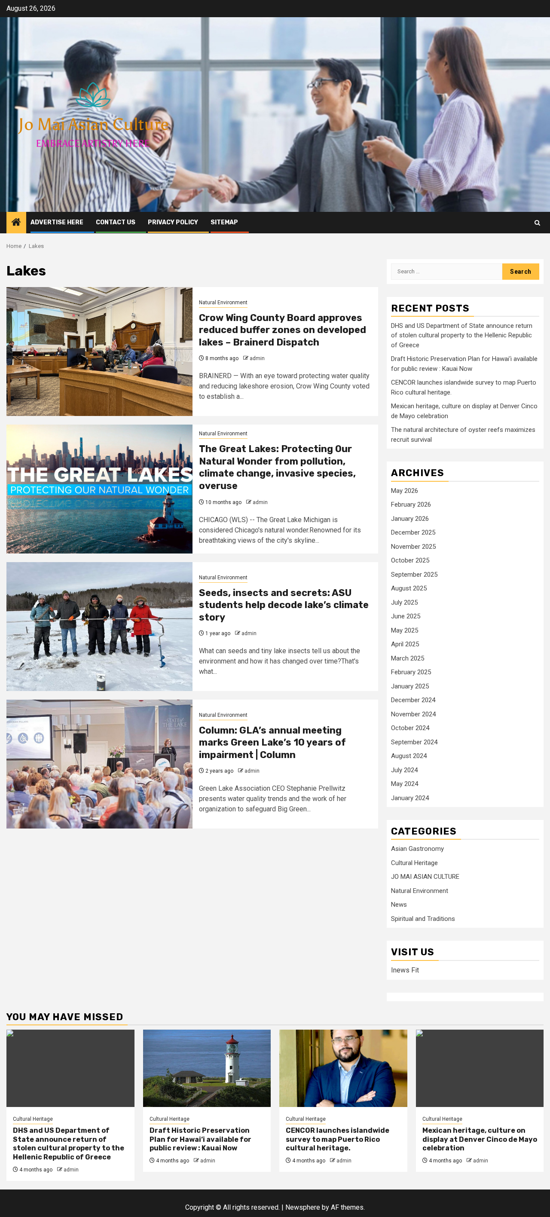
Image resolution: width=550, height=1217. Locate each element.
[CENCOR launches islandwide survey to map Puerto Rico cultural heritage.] (343, 1068)
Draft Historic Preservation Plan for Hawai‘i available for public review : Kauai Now (200, 1139)
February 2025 (411, 672)
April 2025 (405, 644)
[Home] (16, 223)
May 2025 (404, 630)
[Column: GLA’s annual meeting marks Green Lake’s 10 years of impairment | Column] (99, 764)
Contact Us (115, 222)
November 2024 (413, 714)
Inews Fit (405, 970)
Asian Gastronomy (417, 849)
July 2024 (404, 770)
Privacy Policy (173, 222)
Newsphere (302, 1207)
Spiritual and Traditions (423, 919)
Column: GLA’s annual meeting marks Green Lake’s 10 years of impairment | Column (272, 743)
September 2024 (414, 742)
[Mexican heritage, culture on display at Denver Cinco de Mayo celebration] (480, 1068)
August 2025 (409, 588)
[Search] (537, 222)
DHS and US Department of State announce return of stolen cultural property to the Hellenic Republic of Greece (461, 335)
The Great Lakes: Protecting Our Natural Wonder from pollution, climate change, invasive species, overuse (277, 467)
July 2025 (404, 602)
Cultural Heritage (414, 863)
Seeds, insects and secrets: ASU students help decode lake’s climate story (284, 605)
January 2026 (410, 519)
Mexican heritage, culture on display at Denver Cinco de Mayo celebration (479, 1139)
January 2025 (410, 686)
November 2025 (413, 546)
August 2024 (409, 756)
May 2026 (404, 491)
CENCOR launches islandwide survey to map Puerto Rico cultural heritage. (337, 1139)
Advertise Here (57, 222)
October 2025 (410, 560)
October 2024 (410, 728)
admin (257, 358)
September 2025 (414, 574)
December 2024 (413, 700)
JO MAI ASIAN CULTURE (425, 877)
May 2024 (404, 784)
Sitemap (224, 222)
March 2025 (407, 658)
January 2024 (410, 798)
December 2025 (413, 532)
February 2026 (411, 504)
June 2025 (405, 616)
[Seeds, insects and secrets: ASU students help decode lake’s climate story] (99, 626)
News (399, 904)
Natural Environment (223, 303)
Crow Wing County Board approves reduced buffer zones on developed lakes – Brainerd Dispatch (282, 330)
